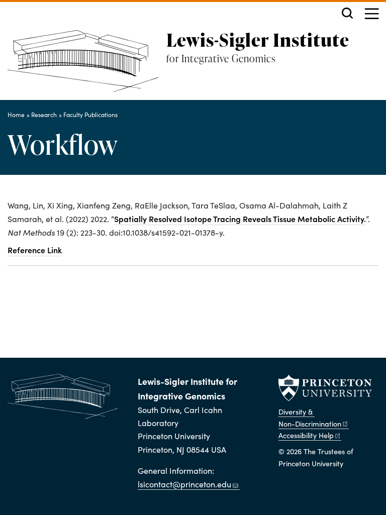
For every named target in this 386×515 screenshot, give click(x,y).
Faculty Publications (90, 115)
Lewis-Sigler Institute (257, 39)
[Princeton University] (325, 388)
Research (44, 115)
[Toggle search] (347, 13)
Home (16, 115)
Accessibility (306, 435)
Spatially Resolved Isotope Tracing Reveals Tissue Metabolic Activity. (240, 218)
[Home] (87, 65)
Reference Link (35, 249)
